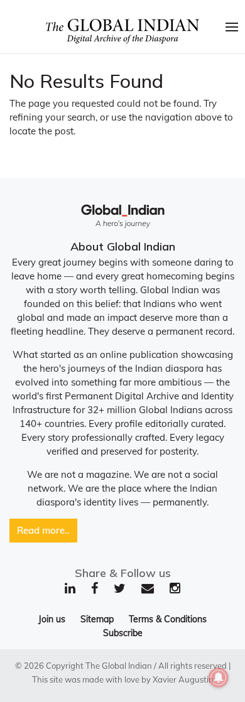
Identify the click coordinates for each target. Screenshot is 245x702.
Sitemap (97, 619)
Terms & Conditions (168, 619)
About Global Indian (122, 246)
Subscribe (123, 633)
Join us (51, 619)
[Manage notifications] (219, 677)
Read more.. (43, 530)
